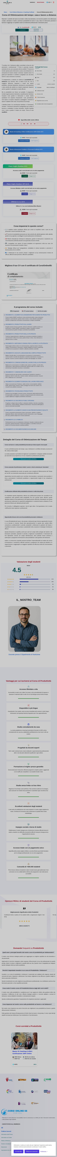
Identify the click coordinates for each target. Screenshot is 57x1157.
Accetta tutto (18, 1151)
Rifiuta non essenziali (32, 1151)
